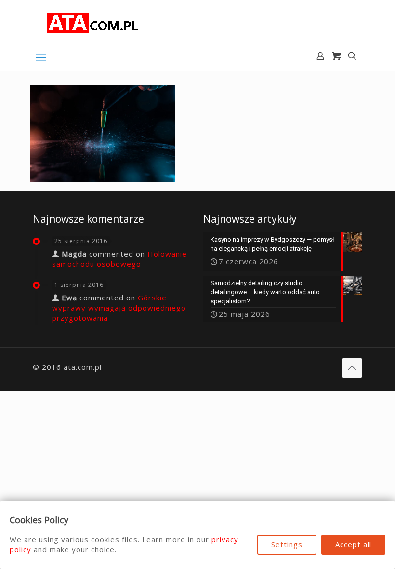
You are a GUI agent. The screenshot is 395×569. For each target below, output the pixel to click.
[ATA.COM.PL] (93, 21)
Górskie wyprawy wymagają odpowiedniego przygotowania (119, 308)
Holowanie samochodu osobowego (119, 259)
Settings (287, 544)
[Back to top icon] (352, 368)
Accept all (353, 544)
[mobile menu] (41, 57)
